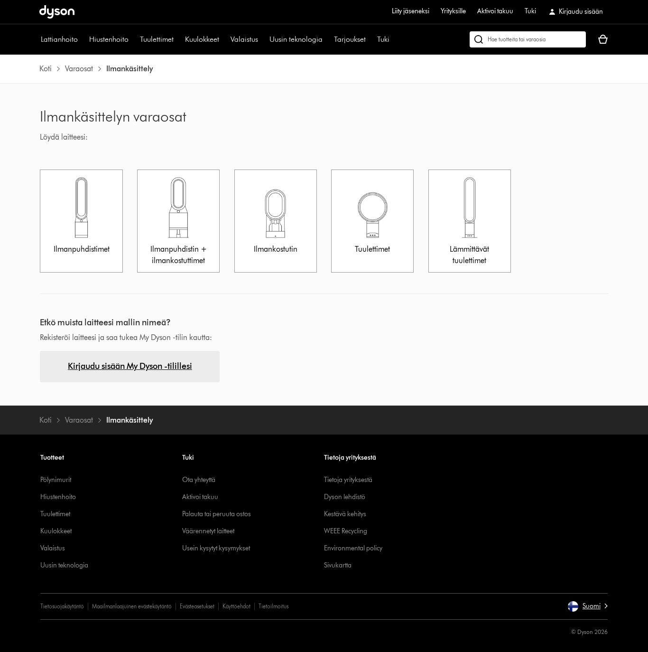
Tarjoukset (350, 39)
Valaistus (244, 39)
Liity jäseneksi (410, 11)
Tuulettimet (157, 39)
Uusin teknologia (296, 39)
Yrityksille (453, 11)
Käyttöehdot (236, 606)
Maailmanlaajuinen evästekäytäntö (132, 606)
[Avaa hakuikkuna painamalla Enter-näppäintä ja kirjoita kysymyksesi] (528, 39)
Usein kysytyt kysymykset (216, 548)
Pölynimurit (55, 480)
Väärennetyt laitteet (208, 531)
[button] (587, 606)
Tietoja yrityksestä (348, 480)
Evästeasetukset (197, 606)
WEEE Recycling (345, 531)
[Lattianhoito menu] (82, 39)
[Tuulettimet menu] (178, 39)
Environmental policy (353, 548)
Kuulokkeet (202, 39)
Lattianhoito (59, 39)
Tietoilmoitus (273, 606)
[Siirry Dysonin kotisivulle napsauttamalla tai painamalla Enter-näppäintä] (56, 12)
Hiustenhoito (109, 39)
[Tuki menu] (394, 39)
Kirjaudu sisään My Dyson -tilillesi (130, 366)
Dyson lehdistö (344, 497)
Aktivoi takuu (495, 11)
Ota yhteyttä (198, 480)
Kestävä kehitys (345, 514)
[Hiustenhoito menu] (133, 39)
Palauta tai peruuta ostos (216, 514)
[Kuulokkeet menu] (224, 39)
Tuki (530, 11)
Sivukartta (338, 565)
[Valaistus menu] (263, 39)
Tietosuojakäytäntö (62, 606)
